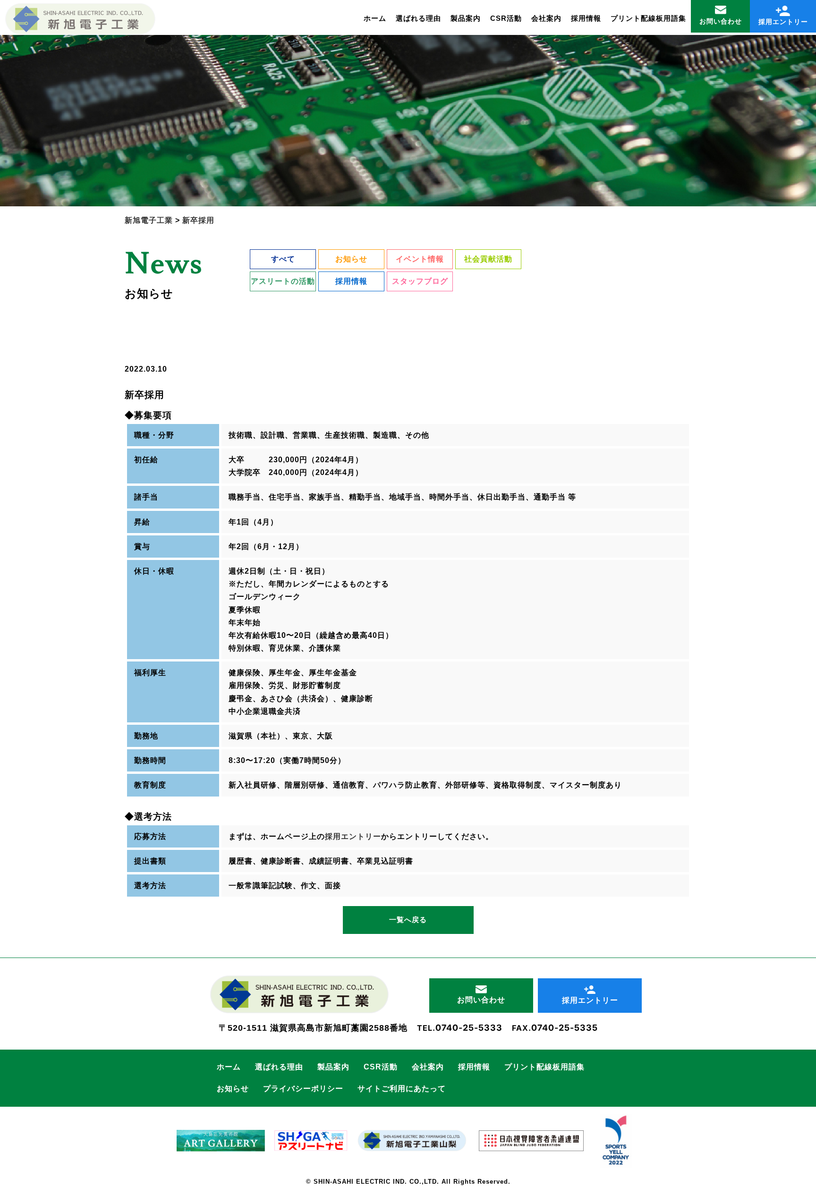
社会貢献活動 (488, 259)
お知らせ (351, 259)
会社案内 (546, 18)
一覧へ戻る (408, 920)
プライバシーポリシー (303, 1089)
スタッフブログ (420, 281)
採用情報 (586, 18)
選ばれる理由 (418, 18)
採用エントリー (783, 21)
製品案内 (465, 18)
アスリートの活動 (283, 281)
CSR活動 (506, 18)
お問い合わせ (720, 21)
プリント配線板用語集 (648, 18)
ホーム (375, 18)
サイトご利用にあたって (401, 1089)
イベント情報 (420, 259)
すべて (283, 259)
